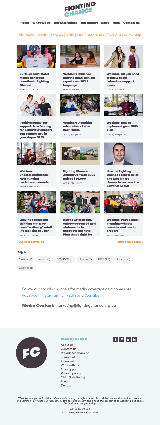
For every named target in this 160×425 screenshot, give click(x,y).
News (105, 22)
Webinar (26, 267)
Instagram (50, 295)
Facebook (30, 295)
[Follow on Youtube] (128, 339)
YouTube (92, 295)
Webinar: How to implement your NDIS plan (122, 126)
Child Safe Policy (73, 377)
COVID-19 (64, 259)
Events (65, 381)
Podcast (123, 259)
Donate (66, 385)
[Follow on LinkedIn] (134, 339)
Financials (68, 361)
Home (24, 22)
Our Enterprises (65, 22)
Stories (57, 35)
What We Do (41, 22)
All (21, 35)
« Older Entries (30, 242)
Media (43, 35)
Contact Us (131, 22)
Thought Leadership (124, 35)
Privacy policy (71, 373)
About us (67, 345)
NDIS (116, 22)
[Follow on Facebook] (115, 339)
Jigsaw (85, 259)
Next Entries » (130, 242)
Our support (69, 369)
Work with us (70, 365)
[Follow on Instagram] (121, 339)
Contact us (68, 349)
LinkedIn (68, 295)
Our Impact (89, 22)
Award (44, 259)
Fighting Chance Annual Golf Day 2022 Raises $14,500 (79, 175)
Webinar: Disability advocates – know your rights (77, 126)
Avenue (25, 259)
